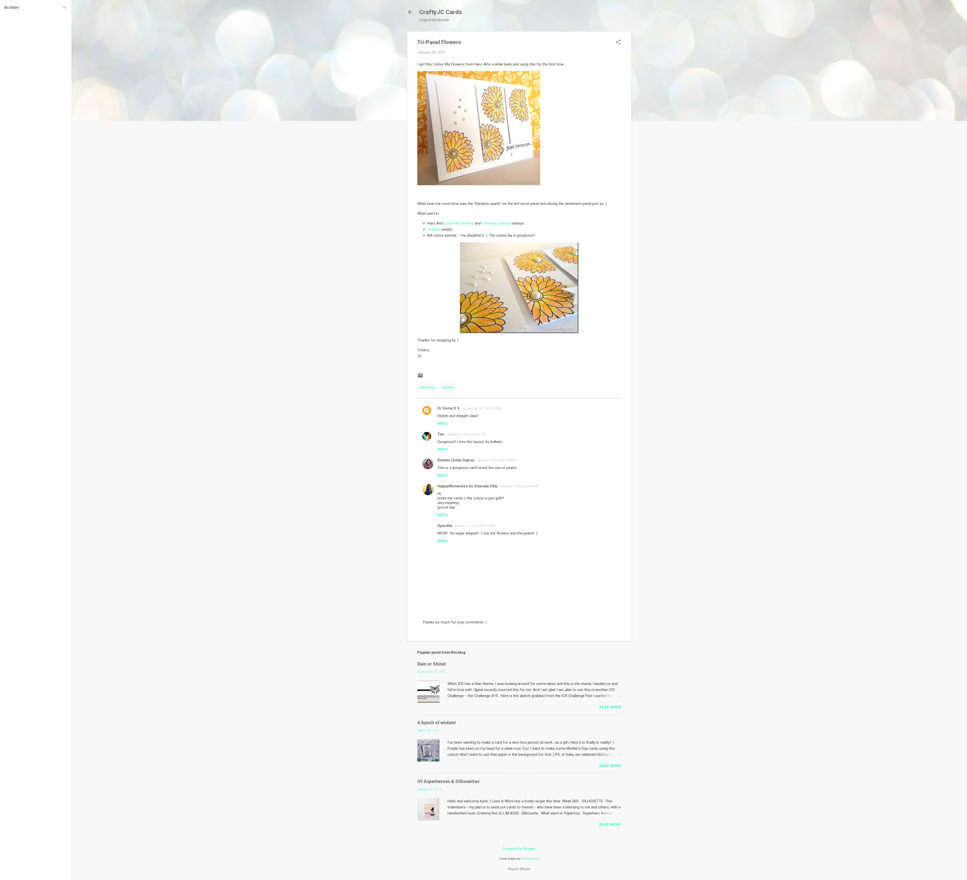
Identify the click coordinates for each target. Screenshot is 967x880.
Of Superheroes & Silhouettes (448, 781)
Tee (440, 434)
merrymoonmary (530, 858)
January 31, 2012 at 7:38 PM (496, 460)
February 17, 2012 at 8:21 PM (474, 526)
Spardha (444, 525)
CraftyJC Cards (440, 12)
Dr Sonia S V (448, 408)
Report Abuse (519, 869)
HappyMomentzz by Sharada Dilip (467, 486)
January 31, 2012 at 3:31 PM (466, 434)
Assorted (427, 387)
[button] (618, 42)
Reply (442, 424)
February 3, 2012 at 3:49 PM (519, 486)
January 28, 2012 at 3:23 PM (481, 408)
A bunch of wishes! (436, 722)
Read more (610, 707)
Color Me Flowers (459, 223)
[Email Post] (420, 377)
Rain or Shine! (431, 664)
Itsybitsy (434, 229)
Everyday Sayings (496, 223)
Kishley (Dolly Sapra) (455, 460)
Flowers (448, 387)
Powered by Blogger (519, 848)
